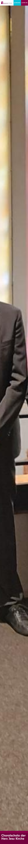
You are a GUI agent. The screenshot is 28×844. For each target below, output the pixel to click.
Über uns (25, 2)
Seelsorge (17, 2)
